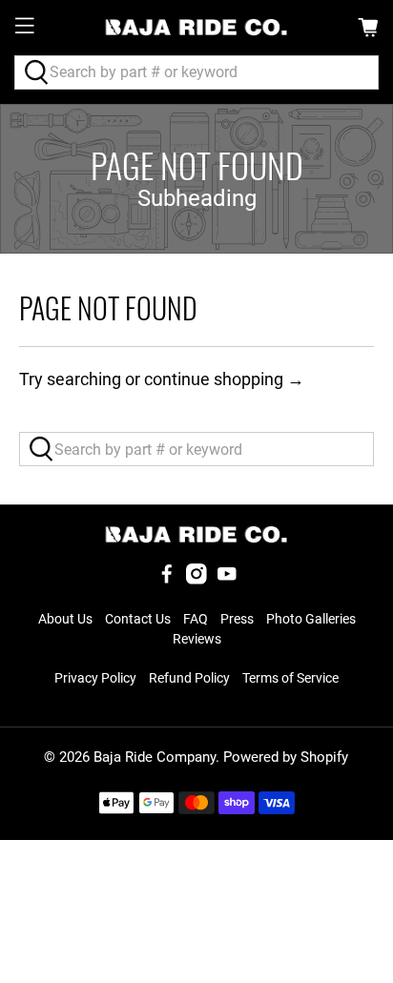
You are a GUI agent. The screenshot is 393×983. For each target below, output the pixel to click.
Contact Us (138, 618)
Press (237, 618)
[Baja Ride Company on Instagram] (196, 579)
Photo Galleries (311, 618)
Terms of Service (290, 678)
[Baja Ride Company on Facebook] (166, 579)
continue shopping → (224, 379)
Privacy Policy (95, 678)
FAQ (195, 618)
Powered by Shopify (285, 757)
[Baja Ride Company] (196, 27)
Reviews (197, 638)
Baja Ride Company (154, 757)
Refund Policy (189, 678)
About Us (65, 618)
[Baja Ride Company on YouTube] (227, 579)
